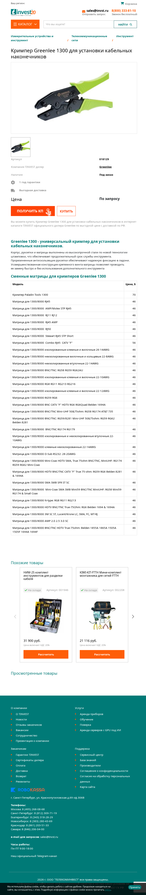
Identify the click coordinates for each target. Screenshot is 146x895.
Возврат (21, 776)
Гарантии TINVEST (27, 754)
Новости (21, 719)
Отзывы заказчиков (29, 724)
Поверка (85, 724)
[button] (133, 617)
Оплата (20, 765)
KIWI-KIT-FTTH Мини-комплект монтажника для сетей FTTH (100, 574)
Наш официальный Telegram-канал (34, 856)
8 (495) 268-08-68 (33, 809)
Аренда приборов (91, 714)
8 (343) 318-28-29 (41, 817)
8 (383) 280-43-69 (41, 821)
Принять (134, 887)
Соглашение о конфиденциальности (104, 771)
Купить (66, 211)
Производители (90, 765)
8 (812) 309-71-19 (45, 813)
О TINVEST (22, 714)
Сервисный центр (91, 754)
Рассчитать (46, 654)
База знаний (88, 760)
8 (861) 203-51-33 (37, 825)
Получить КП (30, 211)
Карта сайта (87, 787)
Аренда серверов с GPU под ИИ (100, 730)
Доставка (22, 771)
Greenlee (105, 167)
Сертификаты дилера (30, 760)
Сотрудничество (26, 735)
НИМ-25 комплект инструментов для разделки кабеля (43, 576)
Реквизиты (23, 781)
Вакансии (22, 730)
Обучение (86, 719)
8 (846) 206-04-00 (33, 829)
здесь (108, 889)
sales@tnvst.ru (49, 837)
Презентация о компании (32, 741)
